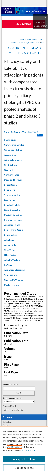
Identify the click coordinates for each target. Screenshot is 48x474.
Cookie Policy (28, 450)
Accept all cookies (24, 459)
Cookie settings (14, 447)
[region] (24, 450)
